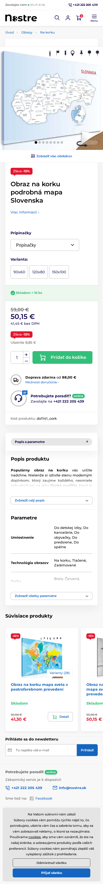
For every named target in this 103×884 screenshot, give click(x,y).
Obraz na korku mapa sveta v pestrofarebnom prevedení (39, 687)
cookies (35, 837)
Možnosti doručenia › (42, 382)
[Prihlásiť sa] (68, 18)
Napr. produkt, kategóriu (39, 41)
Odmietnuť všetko (51, 863)
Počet (17, 357)
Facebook (43, 798)
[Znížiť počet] (26, 360)
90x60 (19, 272)
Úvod (9, 32)
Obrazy (26, 32)
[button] (57, 18)
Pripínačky (21, 233)
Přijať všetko (51, 873)
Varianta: (19, 259)
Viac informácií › (25, 212)
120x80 (38, 272)
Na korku (47, 32)
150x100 (59, 272)
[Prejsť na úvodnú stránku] (21, 18)
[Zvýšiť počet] (26, 354)
